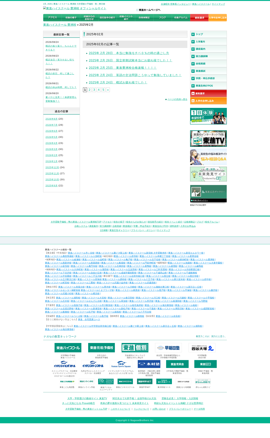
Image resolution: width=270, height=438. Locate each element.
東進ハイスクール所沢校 (141, 301)
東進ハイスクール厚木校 (98, 287)
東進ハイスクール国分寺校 (185, 276)
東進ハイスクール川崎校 (124, 287)
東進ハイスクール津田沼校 (170, 308)
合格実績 (116, 226)
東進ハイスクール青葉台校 (71, 287)
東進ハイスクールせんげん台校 (86, 301)
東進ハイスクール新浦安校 (88, 308)
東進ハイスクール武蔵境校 (142, 282)
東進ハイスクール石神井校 (112, 266)
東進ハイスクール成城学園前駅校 (119, 272)
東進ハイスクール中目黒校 (58, 276)
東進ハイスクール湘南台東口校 (153, 287)
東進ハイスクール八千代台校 (137, 312)
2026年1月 (52, 161)
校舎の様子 (119, 222)
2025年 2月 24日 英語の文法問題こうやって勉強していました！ (135, 75)
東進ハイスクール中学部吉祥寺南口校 (92, 326)
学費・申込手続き (142, 226)
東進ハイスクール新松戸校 (116, 308)
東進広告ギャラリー (200, 200)
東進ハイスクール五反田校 (123, 269)
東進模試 (127, 226)
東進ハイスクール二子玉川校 (87, 276)
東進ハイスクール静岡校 (132, 316)
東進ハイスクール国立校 (158, 276)
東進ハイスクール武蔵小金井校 (112, 282)
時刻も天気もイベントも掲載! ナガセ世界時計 (178, 403)
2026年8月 (52, 119)
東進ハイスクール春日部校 (121, 297)
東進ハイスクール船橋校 (57, 312)
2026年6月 (52, 131)
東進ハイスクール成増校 (165, 266)
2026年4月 (52, 143)
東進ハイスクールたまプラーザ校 (97, 290)
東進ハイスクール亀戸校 (120, 259)
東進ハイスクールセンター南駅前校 (62, 290)
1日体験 (104, 230)
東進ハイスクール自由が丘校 (87, 272)
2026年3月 (52, 149)
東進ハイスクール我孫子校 (69, 305)
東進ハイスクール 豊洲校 (59, 24)
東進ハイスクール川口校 (148, 297)
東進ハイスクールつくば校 (69, 316)
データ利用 (199, 409)
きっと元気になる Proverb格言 (78, 403)
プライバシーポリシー (180, 409)
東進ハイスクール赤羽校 (126, 256)
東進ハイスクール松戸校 (83, 312)
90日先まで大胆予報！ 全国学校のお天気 (134, 398)
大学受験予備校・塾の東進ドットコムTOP (86, 409)
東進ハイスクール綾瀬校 (68, 259)
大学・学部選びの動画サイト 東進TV (87, 398)
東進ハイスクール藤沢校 (205, 290)
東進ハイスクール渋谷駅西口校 (184, 269)
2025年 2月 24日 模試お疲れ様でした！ (118, 82)
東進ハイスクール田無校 (90, 279)
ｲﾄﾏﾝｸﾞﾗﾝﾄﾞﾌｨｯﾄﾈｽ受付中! (64, 376)
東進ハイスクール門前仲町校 (141, 263)
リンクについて (141, 409)
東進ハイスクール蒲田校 (96, 269)
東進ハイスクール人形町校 (88, 256)
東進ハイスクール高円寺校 (84, 266)
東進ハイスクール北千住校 (147, 259)
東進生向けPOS (160, 226)
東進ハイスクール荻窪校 (57, 266)
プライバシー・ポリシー (143, 230)
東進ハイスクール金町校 (94, 259)
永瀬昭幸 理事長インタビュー (175, 4)
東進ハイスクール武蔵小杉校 (59, 293)
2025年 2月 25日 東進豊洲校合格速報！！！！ (123, 67)
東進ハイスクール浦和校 (68, 297)
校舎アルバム (211, 222)
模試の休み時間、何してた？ (61, 87)
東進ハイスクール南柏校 (109, 312)
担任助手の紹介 (155, 222)
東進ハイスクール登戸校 (153, 290)
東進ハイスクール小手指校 (201, 297)
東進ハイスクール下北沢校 (58, 272)
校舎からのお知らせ (136, 222)
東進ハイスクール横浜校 (87, 293)
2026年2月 (52, 155)
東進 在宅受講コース (89, 319)
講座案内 (93, 226)
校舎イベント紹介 (173, 222)
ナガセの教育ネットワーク (60, 336)
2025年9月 (52, 185)
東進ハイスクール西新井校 (58, 263)
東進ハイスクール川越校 (174, 297)
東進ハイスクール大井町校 (69, 269)
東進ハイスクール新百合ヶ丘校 (186, 287)
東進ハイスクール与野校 (195, 301)
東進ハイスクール (201, 4)
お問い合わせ (159, 409)
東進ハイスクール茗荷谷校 (185, 256)
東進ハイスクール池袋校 (180, 263)
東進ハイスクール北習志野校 (59, 308)
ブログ (200, 222)
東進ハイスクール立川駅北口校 (60, 279)
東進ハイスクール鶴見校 (128, 290)
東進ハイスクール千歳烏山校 (152, 272)
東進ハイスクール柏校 (186, 305)
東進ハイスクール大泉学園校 (208, 263)
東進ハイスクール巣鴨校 (139, 266)
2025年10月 (52, 179)
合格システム (81, 226)
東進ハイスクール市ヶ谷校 (81, 253)
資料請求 (174, 226)
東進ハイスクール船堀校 (113, 263)
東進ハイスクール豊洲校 (202, 259)
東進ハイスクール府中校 (199, 279)
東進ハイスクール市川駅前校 (98, 305)
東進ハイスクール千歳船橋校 (182, 272)
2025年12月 (52, 167)
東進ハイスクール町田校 (57, 282)
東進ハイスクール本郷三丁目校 (155, 256)
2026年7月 (52, 125)
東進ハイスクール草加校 (115, 301)
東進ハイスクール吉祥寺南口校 (129, 276)
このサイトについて (120, 409)
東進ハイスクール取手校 (96, 316)
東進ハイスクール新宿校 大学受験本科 (148, 253)
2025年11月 (52, 173)
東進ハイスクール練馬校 (191, 266)
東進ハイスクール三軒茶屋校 (152, 269)
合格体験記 (189, 222)
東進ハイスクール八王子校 (141, 279)
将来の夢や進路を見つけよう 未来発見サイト (124, 403)
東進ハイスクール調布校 (114, 279)
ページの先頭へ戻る (177, 99)
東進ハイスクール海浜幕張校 (159, 305)
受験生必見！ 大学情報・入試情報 (180, 398)
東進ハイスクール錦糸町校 (175, 259)
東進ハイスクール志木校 (57, 301)
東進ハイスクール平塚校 (179, 290)
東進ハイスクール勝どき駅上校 (111, 253)
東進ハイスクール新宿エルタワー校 (186, 253)
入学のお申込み (188, 226)
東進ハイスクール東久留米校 (170, 279)
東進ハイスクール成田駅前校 (200, 308)
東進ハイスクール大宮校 (94, 297)
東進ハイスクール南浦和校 (168, 301)
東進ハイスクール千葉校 (144, 308)
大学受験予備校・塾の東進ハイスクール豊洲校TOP (76, 222)
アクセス (107, 222)
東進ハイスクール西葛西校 (86, 263)
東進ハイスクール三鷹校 (83, 282)
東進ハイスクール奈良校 (168, 316)
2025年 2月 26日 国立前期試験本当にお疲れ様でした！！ (130, 60)
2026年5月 (52, 137)
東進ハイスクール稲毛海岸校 (128, 305)
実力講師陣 (105, 226)
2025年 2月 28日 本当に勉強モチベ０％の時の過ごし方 (129, 53)
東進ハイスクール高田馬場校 (59, 256)
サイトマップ (218, 4)
